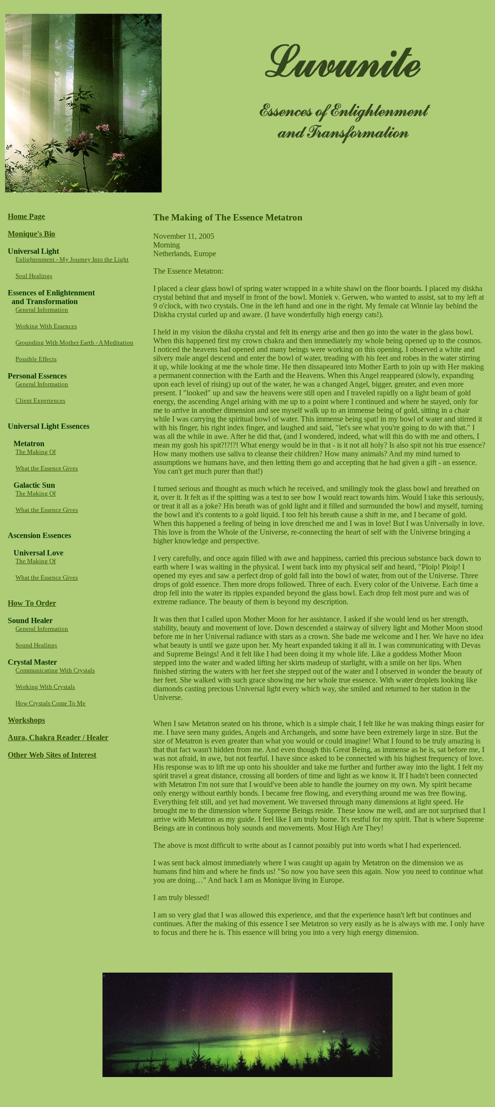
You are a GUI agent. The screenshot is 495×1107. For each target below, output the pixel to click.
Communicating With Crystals (55, 670)
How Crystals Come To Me (50, 703)
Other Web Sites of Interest (52, 755)
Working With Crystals (45, 686)
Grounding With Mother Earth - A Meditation (74, 342)
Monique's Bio (31, 234)
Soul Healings (33, 275)
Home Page (26, 216)
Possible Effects (36, 359)
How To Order (32, 603)
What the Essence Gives (46, 468)
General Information (41, 309)
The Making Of (35, 451)
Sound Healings (36, 645)
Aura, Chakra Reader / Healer (58, 737)
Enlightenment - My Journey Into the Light (72, 259)
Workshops (26, 720)
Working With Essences (46, 326)
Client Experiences (40, 400)
